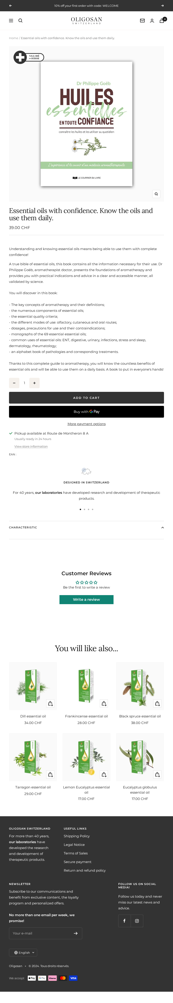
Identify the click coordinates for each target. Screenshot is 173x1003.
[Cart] (161, 21)
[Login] (152, 21)
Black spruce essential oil (140, 716)
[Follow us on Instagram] (137, 921)
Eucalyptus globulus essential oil (140, 790)
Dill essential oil (33, 716)
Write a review (86, 599)
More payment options (87, 424)
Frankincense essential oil (86, 716)
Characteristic (23, 527)
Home (13, 38)
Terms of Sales (76, 853)
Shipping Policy (77, 836)
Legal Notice (74, 844)
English (24, 952)
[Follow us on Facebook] (124, 921)
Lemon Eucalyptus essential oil (86, 790)
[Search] (20, 21)
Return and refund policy (85, 870)
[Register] (76, 933)
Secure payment (77, 862)
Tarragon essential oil (33, 787)
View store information (31, 446)
